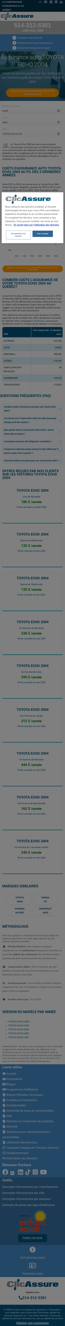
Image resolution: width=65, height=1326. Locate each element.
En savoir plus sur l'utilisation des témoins (36, 224)
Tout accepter (42, 234)
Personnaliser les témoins (18, 235)
